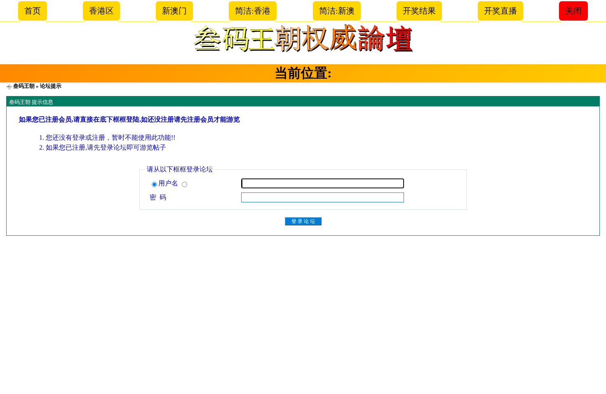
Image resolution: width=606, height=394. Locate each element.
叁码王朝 (24, 86)
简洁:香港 (252, 10)
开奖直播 (500, 10)
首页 (32, 10)
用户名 (169, 183)
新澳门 (174, 10)
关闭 (573, 10)
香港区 (101, 10)
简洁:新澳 (337, 10)
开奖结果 (419, 10)
